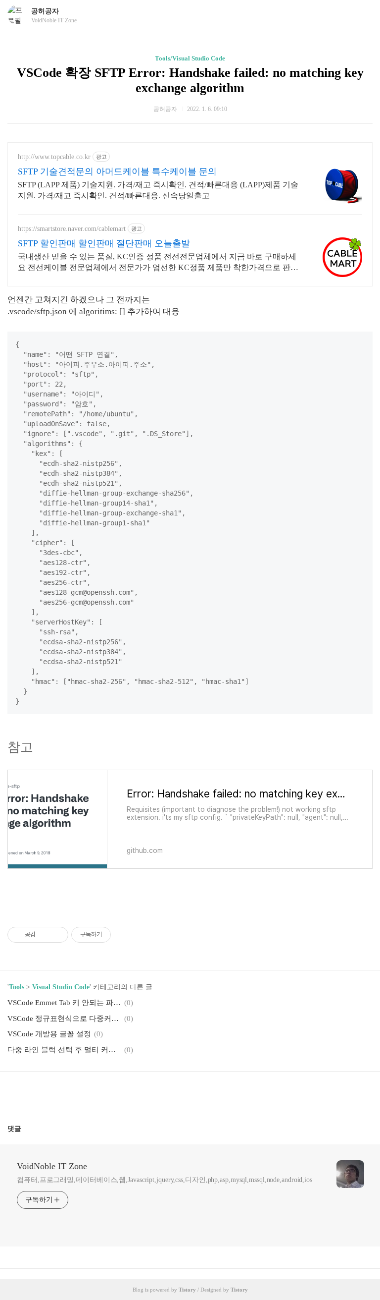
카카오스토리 (190, 1094)
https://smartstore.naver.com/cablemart (72, 228)
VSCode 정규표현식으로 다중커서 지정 (64, 1018)
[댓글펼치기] (25, 1128)
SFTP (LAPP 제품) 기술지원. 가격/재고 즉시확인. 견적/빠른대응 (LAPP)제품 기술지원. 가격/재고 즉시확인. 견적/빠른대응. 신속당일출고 (158, 190)
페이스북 (166, 1094)
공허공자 (45, 11)
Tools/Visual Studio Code (190, 58)
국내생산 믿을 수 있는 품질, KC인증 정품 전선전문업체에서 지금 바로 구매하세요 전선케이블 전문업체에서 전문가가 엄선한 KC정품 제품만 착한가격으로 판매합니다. (158, 262)
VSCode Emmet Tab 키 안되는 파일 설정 (64, 1003)
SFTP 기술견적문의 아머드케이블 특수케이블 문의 (117, 171)
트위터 (214, 1094)
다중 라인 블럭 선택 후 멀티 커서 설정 (64, 1050)
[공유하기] (45, 934)
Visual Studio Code (61, 987)
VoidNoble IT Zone (52, 1166)
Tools (16, 987)
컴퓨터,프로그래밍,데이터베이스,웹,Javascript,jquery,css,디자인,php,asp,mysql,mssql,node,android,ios (164, 1180)
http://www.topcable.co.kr (54, 157)
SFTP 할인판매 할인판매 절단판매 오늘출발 (104, 243)
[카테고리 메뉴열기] (363, 15)
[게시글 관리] (57, 934)
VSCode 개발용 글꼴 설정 (49, 1034)
